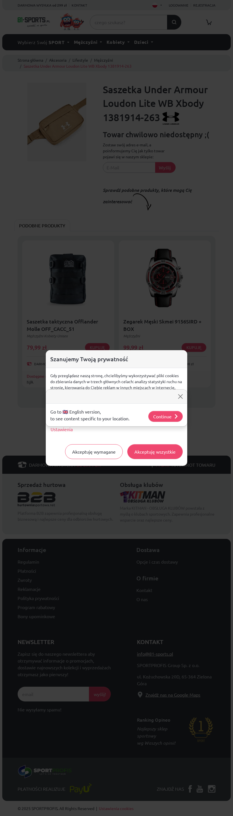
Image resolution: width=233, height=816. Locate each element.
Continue (162, 416)
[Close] (180, 396)
